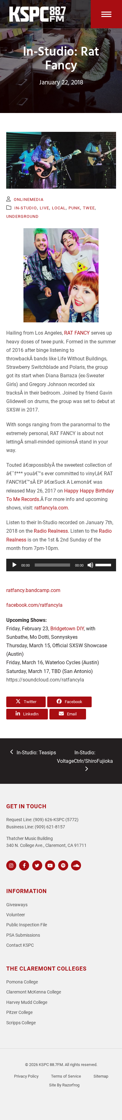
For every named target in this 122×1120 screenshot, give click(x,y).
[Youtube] (49, 864)
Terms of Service (66, 1076)
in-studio (25, 208)
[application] (61, 565)
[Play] (14, 565)
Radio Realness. (51, 531)
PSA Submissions (23, 935)
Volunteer (15, 915)
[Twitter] (36, 864)
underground (22, 216)
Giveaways (17, 904)
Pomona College (22, 982)
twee (89, 208)
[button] (106, 14)
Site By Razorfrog (64, 1085)
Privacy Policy (26, 1076)
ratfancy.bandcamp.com (33, 590)
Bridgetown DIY (67, 629)
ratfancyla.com (51, 508)
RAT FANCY (77, 333)
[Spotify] (62, 864)
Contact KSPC (20, 945)
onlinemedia (28, 199)
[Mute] (90, 565)
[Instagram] (10, 864)
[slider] (104, 564)
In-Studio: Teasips (36, 753)
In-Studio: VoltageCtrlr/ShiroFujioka (85, 756)
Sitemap (101, 1076)
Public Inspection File (26, 925)
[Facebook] (23, 864)
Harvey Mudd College (26, 1002)
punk (74, 208)
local (59, 208)
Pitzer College (19, 1012)
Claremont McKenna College (33, 992)
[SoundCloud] (75, 864)
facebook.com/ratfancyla (34, 605)
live (44, 208)
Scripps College (21, 1023)
